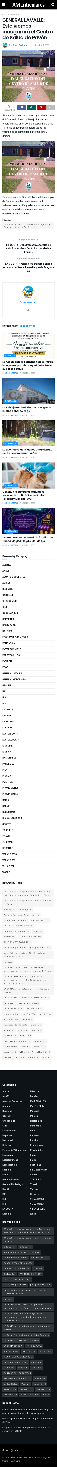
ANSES (6, 571)
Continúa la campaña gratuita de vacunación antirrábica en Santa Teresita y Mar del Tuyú (23, 495)
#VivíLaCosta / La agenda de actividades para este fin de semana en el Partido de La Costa (27, 893)
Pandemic (9, 1030)
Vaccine (26, 1046)
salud (6, 806)
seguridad (8, 812)
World (6, 872)
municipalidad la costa (15, 1025)
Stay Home (40, 1041)
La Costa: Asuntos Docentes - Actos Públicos (26, 997)
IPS (4, 697)
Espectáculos (11, 655)
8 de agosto (26, 909)
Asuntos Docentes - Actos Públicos (21, 915)
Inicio (4, 14)
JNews (12, 1457)
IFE (4, 691)
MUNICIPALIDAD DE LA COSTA (18, 1019)
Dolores (7, 631)
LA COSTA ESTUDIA (13, 1008)
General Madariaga (14, 679)
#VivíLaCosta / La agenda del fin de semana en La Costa (28, 902)
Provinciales (10, 794)
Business (7, 589)
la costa (8, 962)
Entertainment (11, 649)
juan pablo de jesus (40, 947)
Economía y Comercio (15, 637)
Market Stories (11, 1014)
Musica (6, 751)
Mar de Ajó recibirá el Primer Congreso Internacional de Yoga (26, 409)
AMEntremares (28, 4)
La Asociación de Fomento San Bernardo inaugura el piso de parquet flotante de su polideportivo (27, 365)
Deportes (10, 355)
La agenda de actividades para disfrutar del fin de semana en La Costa (28, 451)
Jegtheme (15, 1461)
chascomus (9, 601)
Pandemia (8, 764)
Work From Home (29, 1057)
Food (5, 667)
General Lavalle (12, 673)
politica (7, 782)
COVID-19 (37, 931)
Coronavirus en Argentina (16, 931)
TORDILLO (7, 830)
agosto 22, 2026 (28, 373)
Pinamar (7, 776)
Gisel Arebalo (20, 45)
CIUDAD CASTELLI (39, 920)
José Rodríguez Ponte (15, 947)
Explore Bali (10, 936)
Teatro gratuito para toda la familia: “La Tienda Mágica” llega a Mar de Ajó (27, 539)
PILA (4, 770)
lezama (6, 715)
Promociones (10, 788)
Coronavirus (10, 613)
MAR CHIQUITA (10, 733)
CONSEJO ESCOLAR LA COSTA (18, 926)
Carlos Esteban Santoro (15, 920)
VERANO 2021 (9, 860)
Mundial (7, 745)
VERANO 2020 (9, 854)
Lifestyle (8, 721)
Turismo (7, 842)
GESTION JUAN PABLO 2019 (17, 942)
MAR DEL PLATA (34, 1008)
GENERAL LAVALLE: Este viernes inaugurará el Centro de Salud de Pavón (27, 226)
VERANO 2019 (10, 1057)
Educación (8, 643)
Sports (6, 824)
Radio (5, 800)
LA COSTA (7, 709)
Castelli (7, 595)
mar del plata (10, 739)
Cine (4, 607)
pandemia (36, 1025)
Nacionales (9, 757)
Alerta (6, 565)
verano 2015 (40, 1046)
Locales (7, 727)
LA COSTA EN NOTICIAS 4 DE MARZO (21, 1003)
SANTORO (36, 1030)
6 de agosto (10, 909)
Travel (6, 836)
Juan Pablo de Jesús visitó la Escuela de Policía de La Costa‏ (24, 955)
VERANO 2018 (43, 1052)
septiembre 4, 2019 (40, 45)
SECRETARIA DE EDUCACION (17, 1041)
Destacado (14, 14)
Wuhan (45, 1057)
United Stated (10, 1046)
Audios (6, 583)
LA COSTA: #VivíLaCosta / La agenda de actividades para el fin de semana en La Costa (27, 969)
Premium (23, 1030)
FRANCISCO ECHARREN (30, 936)
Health (6, 685)
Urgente (7, 848)
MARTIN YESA (29, 1014)
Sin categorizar (12, 818)
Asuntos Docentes (13, 577)
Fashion (7, 661)
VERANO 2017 (26, 1052)
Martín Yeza (46, 1014)
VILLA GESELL (9, 866)
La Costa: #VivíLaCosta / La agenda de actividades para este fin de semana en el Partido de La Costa (25, 980)
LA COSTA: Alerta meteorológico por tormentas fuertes (27, 991)
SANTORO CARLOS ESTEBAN (17, 1035)
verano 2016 (10, 1052)
